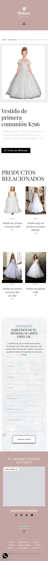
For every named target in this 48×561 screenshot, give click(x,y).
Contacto (36, 548)
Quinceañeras (25, 545)
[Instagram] (21, 515)
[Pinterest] (32, 515)
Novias (36, 542)
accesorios (23, 548)
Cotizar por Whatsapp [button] (17, 150)
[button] (24, 24)
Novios (11, 545)
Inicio (4, 40)
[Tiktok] (26, 515)
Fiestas (10, 548)
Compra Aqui (23, 542)
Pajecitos (12, 40)
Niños (37, 545)
